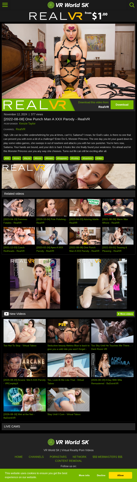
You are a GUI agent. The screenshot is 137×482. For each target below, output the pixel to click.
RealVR (20, 129)
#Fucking (74, 158)
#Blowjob (49, 158)
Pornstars (58, 456)
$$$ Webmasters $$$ (107, 456)
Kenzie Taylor (27, 123)
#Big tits (27, 158)
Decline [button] (101, 475)
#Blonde (38, 158)
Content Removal (68, 460)
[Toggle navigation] (5, 5)
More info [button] (84, 475)
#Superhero (87, 158)
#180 (7, 158)
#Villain (99, 158)
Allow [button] (120, 475)
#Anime (17, 158)
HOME (19, 456)
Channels (36, 456)
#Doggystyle (62, 158)
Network (80, 456)
